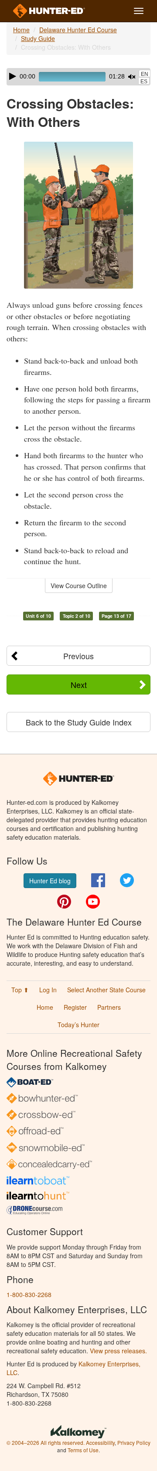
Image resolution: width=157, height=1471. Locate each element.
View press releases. (118, 1350)
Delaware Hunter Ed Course (78, 29)
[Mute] (131, 76)
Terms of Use (83, 1450)
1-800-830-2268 (29, 1294)
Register (75, 1007)
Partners (109, 1007)
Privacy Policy (133, 1442)
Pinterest (64, 902)
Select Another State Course (106, 989)
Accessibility (100, 1442)
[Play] (12, 76)
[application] (78, 76)
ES (143, 81)
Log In (48, 989)
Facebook (98, 880)
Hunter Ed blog (50, 880)
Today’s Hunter (78, 1024)
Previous (78, 655)
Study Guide (38, 38)
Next (79, 684)
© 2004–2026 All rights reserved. (46, 1442)
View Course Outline (79, 585)
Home (21, 29)
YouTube (93, 902)
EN (144, 74)
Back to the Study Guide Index (79, 722)
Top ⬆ (20, 989)
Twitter (127, 880)
